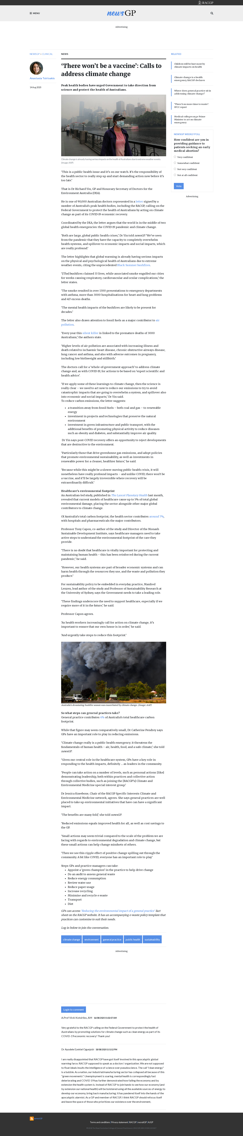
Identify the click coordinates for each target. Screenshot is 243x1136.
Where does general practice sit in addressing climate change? (192, 92)
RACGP (132, 1122)
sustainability (152, 939)
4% (102, 717)
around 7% (156, 516)
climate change (71, 939)
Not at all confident (187, 175)
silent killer (90, 333)
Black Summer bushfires (133, 265)
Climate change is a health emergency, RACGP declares (189, 79)
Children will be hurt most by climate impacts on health (189, 65)
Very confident (185, 157)
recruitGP (142, 1122)
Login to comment (73, 1009)
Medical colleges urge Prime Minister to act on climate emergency (189, 119)
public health (133, 939)
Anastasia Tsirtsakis (42, 78)
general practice (112, 939)
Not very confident (187, 169)
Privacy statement (119, 1122)
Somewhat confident (188, 163)
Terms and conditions (100, 1122)
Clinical (47, 54)
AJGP (150, 1122)
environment (91, 939)
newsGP (35, 54)
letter (139, 201)
